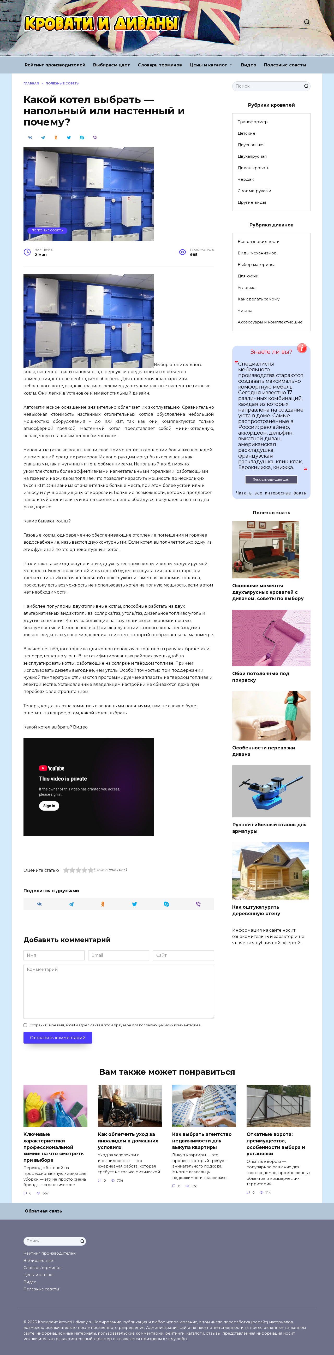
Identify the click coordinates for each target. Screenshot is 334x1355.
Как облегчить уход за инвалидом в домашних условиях (128, 1140)
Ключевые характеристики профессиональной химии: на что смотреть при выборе (53, 1147)
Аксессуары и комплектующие (270, 322)
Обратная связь (43, 1211)
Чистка (245, 310)
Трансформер (253, 121)
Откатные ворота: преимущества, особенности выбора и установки (276, 1143)
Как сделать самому (258, 299)
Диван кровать (253, 167)
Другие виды (252, 202)
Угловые (246, 287)
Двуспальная (251, 144)
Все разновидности (259, 241)
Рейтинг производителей (55, 64)
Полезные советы (285, 64)
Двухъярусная (252, 156)
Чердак (246, 179)
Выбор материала (257, 264)
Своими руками (254, 190)
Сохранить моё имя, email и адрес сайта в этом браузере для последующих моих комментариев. (115, 1025)
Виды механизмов (257, 252)
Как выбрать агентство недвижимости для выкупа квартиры (202, 1140)
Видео (248, 64)
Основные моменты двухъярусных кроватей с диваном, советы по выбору (268, 592)
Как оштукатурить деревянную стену (256, 910)
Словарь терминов (160, 64)
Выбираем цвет (111, 64)
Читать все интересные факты (271, 493)
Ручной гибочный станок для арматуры (269, 828)
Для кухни (248, 276)
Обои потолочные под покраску (260, 677)
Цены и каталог (208, 64)
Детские (246, 133)
